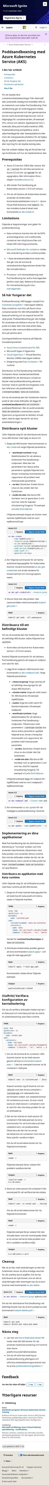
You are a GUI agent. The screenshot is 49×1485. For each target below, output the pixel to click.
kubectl (33, 201)
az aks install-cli (26, 211)
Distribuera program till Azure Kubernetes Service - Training (24, 1411)
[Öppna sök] (36, 27)
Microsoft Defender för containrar (23, 249)
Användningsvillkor (10, 1478)
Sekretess (23, 1470)
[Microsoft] (24, 27)
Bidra (14, 1470)
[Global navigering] (2, 27)
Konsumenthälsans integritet (14, 1474)
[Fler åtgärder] (45, 45)
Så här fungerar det (12, 81)
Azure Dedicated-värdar (29, 1337)
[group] (27, 545)
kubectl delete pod (23, 1310)
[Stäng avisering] (45, 4)
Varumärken (26, 1478)
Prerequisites (9, 74)
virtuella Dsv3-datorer (22, 509)
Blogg (4, 1470)
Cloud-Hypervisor (15, 354)
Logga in (43, 27)
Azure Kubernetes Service (20, 44)
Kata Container (30, 361)
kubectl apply (33, 951)
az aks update (29, 807)
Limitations (8, 78)
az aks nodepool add (29, 672)
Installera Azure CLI (24, 179)
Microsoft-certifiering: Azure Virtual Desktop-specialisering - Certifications (21, 1428)
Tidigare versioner (34, 1467)
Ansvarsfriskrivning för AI (12, 1467)
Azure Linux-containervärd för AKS (23, 347)
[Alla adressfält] (4, 45)
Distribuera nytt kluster (14, 84)
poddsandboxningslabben (28, 1366)
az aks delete (33, 1285)
